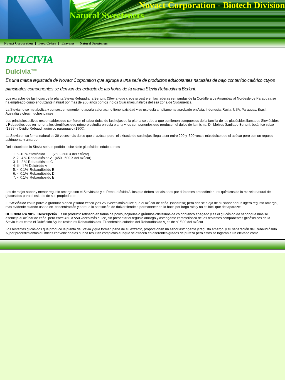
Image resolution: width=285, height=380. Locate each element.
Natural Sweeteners (94, 43)
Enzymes (68, 43)
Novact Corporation (18, 43)
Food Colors (47, 43)
